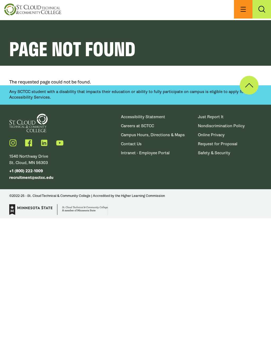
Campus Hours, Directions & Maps (153, 135)
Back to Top (249, 85)
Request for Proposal (217, 144)
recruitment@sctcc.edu (31, 177)
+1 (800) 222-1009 (26, 171)
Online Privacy (211, 135)
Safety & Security (214, 153)
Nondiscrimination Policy (221, 125)
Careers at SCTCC (137, 125)
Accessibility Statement (143, 116)
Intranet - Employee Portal (145, 153)
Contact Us (131, 144)
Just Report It (211, 116)
